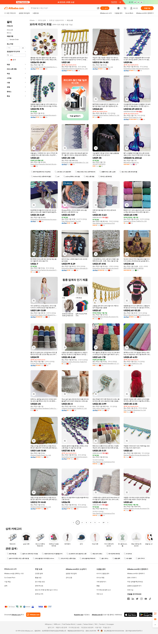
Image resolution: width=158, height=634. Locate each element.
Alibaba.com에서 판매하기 (136, 573)
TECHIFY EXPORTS (99, 164)
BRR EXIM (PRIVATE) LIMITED (133, 268)
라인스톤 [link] (70, 20)
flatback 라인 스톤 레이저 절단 (42, 176)
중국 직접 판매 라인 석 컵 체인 (42, 172)
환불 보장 (38, 577)
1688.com (57, 624)
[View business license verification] (98, 631)
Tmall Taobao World (68, 624)
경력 (5, 586)
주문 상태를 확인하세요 (135, 582)
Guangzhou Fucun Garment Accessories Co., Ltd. (44, 115)
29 (103, 522)
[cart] (125, 8)
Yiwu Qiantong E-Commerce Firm (104, 223)
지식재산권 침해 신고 (104, 590)
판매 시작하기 (132, 577)
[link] (155, 613)
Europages (110, 624)
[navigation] (16, 271)
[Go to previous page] (73, 522)
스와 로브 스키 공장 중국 (64, 172)
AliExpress (48, 624)
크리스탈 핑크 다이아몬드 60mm (44, 558)
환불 (98, 586)
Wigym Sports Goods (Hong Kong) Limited (137, 315)
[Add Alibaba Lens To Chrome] (33, 615)
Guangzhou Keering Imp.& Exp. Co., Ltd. (75, 68)
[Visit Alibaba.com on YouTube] (145, 598)
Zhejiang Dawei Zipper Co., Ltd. (103, 67)
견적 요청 (69, 577)
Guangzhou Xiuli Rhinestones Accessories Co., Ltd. (44, 219)
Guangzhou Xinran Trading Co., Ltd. (135, 221)
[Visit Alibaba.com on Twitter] (137, 598)
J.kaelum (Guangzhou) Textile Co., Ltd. (74, 408)
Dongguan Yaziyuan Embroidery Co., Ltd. (75, 162)
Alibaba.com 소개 (10, 569)
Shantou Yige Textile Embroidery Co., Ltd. (106, 363)
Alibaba (32, 20)
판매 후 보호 (39, 586)
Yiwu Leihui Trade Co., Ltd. (101, 408)
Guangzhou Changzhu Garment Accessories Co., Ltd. (44, 164)
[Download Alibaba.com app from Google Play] (146, 615)
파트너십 (130, 590)
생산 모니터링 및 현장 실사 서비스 (46, 590)
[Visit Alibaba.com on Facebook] (128, 598)
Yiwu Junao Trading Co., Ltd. (133, 363)
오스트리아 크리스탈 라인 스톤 (77, 553)
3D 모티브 (129, 553)
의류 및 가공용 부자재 (56, 20)
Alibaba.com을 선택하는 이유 (14, 573)
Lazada (79, 624)
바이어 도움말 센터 (103, 573)
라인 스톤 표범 (90, 176)
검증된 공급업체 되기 (134, 586)
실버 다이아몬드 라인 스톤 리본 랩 (19, 558)
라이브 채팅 (100, 577)
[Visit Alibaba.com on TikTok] (150, 598)
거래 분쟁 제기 (101, 582)
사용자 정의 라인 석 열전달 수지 (53, 553)
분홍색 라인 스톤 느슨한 (108, 172)
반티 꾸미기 (141, 558)
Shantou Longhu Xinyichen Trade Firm (74, 362)
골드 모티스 (105, 558)
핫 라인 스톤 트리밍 (106, 176)
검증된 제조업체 (71, 573)
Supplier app (78, 615)
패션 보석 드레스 (97, 553)
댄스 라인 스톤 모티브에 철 (129, 172)
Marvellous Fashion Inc (131, 162)
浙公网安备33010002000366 (114, 631)
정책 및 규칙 (39, 594)
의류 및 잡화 (42, 20)
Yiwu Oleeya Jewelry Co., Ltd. (71, 221)
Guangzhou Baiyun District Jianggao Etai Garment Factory (75, 268)
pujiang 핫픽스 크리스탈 (73, 176)
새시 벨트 (129, 558)
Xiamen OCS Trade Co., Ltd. (133, 117)
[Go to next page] (108, 522)
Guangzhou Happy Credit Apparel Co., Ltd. (44, 315)
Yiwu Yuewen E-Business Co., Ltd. (135, 410)
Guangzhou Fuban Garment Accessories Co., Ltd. (137, 68)
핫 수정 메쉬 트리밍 (114, 553)
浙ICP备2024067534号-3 (133, 631)
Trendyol (102, 624)
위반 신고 (100, 594)
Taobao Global (88, 624)
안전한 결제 (39, 573)
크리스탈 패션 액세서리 (88, 558)
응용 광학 (117, 558)
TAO (95, 624)
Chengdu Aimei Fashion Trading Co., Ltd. (106, 115)
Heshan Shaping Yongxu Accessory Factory (106, 317)
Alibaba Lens (16, 615)
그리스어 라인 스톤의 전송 (68, 558)
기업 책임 (7, 582)
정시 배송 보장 (40, 582)
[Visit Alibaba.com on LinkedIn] (133, 598)
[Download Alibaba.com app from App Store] (130, 615)
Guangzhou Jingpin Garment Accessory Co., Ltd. (106, 268)
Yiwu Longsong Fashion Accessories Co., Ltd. (44, 270)
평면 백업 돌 (12, 553)
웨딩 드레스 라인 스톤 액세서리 (86, 172)
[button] (98, 8)
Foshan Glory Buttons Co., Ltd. (41, 363)
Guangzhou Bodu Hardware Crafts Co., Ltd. (44, 408)
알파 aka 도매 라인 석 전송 (30, 553)
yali (58, 176)
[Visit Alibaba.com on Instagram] (141, 598)
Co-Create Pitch (9, 577)
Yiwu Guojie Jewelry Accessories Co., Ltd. (44, 67)
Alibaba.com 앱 (97, 615)
